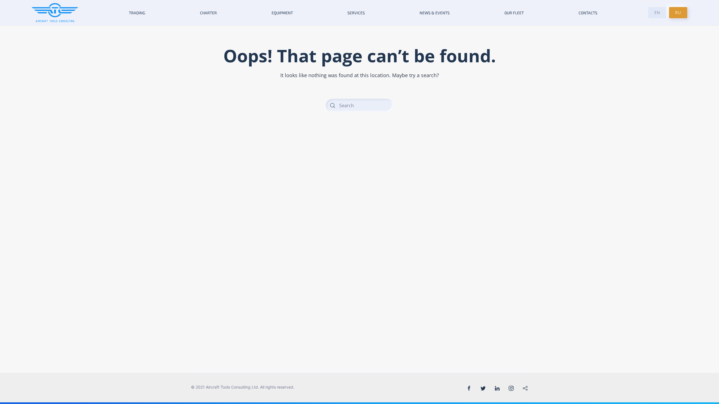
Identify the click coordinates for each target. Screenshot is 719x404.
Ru (678, 12)
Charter (208, 12)
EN (657, 12)
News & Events (435, 12)
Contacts (588, 12)
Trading (137, 12)
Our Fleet (514, 12)
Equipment (282, 12)
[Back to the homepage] (55, 12)
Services (356, 12)
